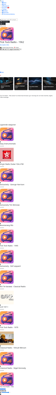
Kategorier (6, 6)
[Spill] (1, 49)
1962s (7, 45)
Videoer (5, 10)
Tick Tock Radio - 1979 (9, 327)
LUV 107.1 (4, 307)
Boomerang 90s (6, 225)
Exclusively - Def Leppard (10, 266)
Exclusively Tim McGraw (10, 205)
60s (1, 45)
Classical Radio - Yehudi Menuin (13, 348)
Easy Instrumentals (8, 143)
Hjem (4, 2)
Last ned (4, 26)
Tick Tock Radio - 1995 (9, 245)
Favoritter (6, 12)
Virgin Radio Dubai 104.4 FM (11, 164)
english (4, 45)
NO (3, 23)
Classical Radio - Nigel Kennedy (13, 368)
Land (4, 4)
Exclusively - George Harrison (12, 184)
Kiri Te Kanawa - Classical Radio (13, 286)
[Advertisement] (28, 60)
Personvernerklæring (9, 14)
